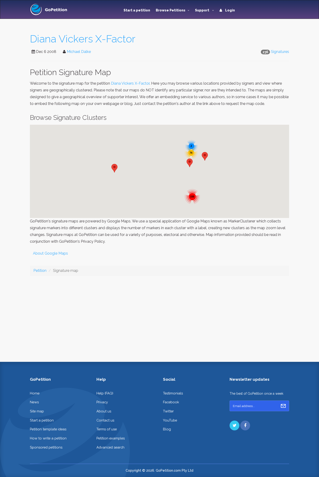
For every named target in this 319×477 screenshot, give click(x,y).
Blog (167, 429)
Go (283, 406)
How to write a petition (48, 438)
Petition (39, 270)
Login (229, 10)
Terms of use (106, 429)
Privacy (102, 402)
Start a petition (137, 10)
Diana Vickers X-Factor (82, 39)
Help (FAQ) (104, 393)
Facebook (171, 402)
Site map (37, 411)
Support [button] (202, 10)
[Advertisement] (159, 315)
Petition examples (110, 438)
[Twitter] (234, 425)
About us (103, 411)
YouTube (170, 420)
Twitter (168, 411)
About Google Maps (50, 253)
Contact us (105, 420)
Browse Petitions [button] (170, 10)
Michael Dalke (79, 51)
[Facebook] (245, 425)
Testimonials (173, 393)
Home (34, 393)
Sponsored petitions (46, 447)
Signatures (280, 51)
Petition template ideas (48, 429)
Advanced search (110, 447)
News (34, 402)
